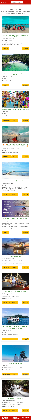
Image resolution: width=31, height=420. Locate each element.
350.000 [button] (6, 302)
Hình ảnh (5, 48)
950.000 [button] (6, 120)
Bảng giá (25, 48)
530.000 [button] (6, 194)
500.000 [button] (6, 410)
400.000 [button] (6, 339)
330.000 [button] (6, 267)
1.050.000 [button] (7, 156)
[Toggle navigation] (28, 2)
